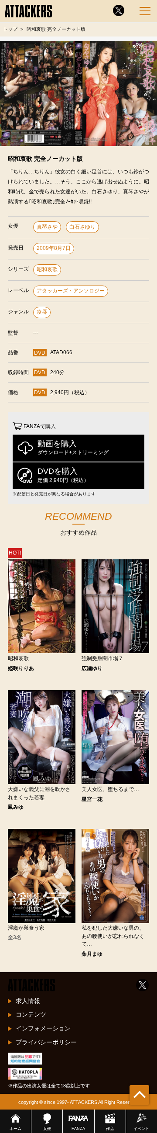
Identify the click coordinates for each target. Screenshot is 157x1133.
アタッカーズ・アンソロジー (71, 290)
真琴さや (47, 226)
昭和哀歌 (47, 269)
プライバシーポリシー (46, 1042)
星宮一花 (92, 799)
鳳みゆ (16, 807)
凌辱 (42, 312)
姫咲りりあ (21, 668)
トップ (10, 29)
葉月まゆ (92, 954)
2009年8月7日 (54, 248)
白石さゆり (82, 226)
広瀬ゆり (92, 668)
